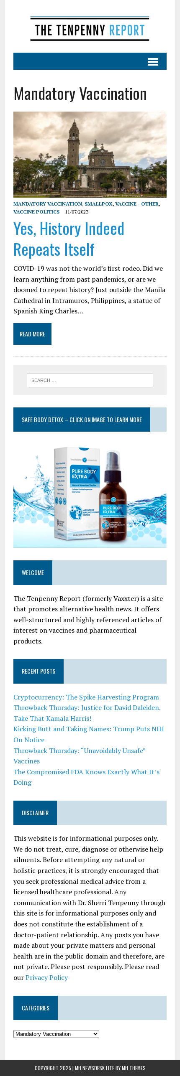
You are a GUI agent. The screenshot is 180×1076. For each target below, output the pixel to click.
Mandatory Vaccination (47, 204)
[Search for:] (90, 379)
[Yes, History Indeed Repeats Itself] (90, 191)
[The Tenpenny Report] (90, 26)
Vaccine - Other (137, 204)
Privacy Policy (47, 977)
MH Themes (134, 1067)
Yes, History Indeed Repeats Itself (68, 238)
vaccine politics (36, 212)
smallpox (99, 204)
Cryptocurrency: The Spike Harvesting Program (86, 697)
